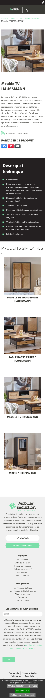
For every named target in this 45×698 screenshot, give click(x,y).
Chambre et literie (22, 594)
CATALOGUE (22, 538)
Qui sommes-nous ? (23, 569)
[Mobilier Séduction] (14, 9)
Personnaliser (22, 690)
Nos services (22, 560)
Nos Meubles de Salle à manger (22, 591)
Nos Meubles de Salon (22, 588)
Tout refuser (31, 686)
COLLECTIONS (22, 601)
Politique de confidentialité (22, 695)
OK (9, 659)
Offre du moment (22, 563)
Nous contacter (22, 575)
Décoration (22, 597)
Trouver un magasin (22, 566)
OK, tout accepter (16, 686)
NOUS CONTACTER (22, 545)
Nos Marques (22, 572)
